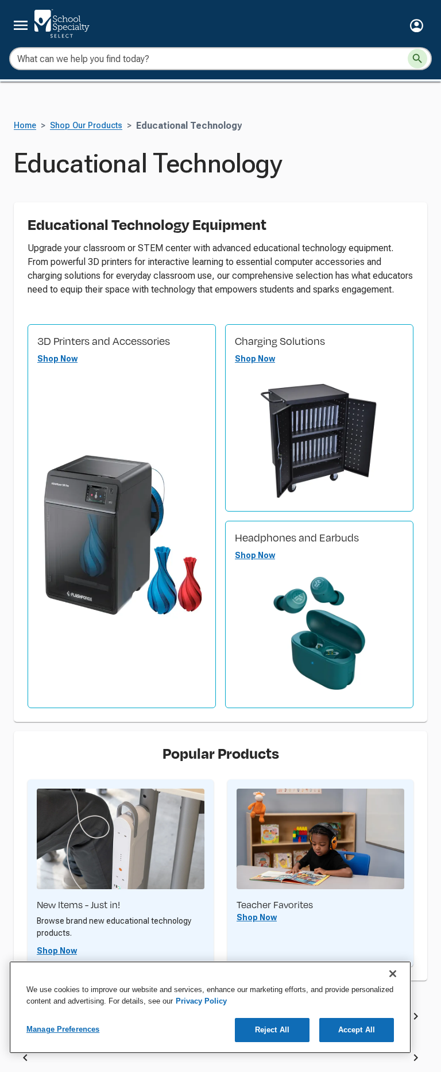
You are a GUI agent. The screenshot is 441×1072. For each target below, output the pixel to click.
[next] (415, 1018)
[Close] (392, 973)
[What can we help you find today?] (417, 58)
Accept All (356, 1029)
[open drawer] (20, 25)
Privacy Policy (201, 1001)
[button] (416, 25)
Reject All (272, 1029)
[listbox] (220, 1059)
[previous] (25, 1059)
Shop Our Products (86, 125)
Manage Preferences (62, 1029)
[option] (135, 1059)
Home (25, 125)
